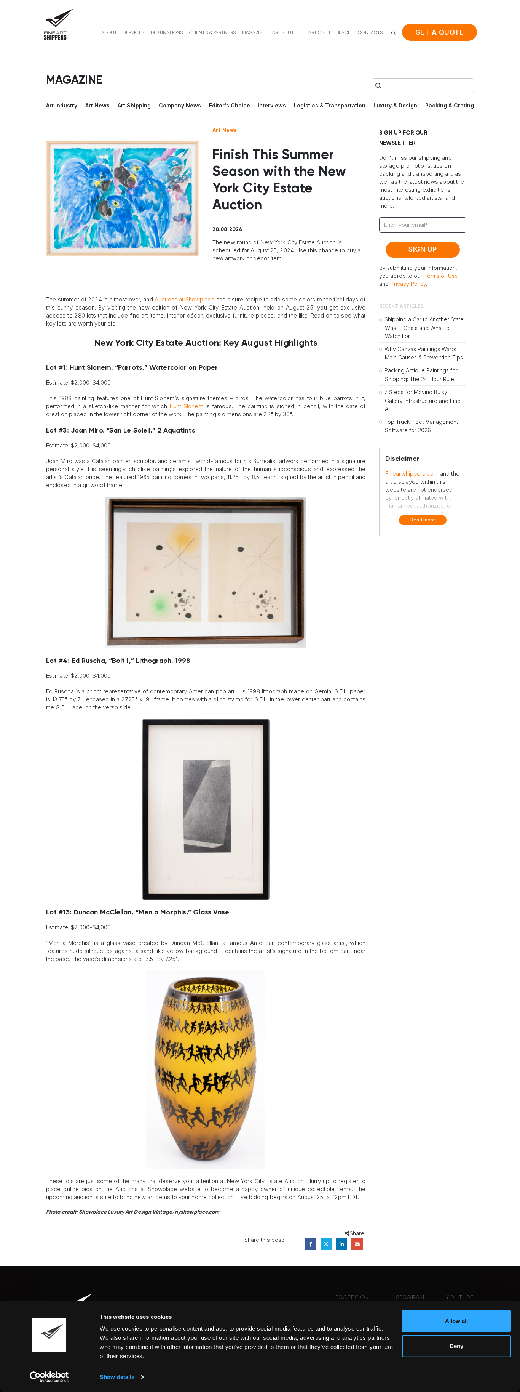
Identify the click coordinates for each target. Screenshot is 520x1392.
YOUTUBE (460, 1298)
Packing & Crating (449, 105)
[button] (393, 33)
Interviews (272, 105)
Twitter (326, 1243)
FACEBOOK (352, 1298)
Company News (180, 105)
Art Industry (61, 105)
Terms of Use (441, 276)
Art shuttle (287, 32)
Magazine (254, 32)
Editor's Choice (229, 105)
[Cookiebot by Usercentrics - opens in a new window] (49, 1377)
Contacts (370, 32)
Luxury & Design (395, 105)
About (109, 32)
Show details (117, 1377)
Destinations (167, 32)
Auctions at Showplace (185, 299)
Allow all (456, 1321)
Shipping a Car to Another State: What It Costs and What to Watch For (424, 327)
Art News (97, 105)
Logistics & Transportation (329, 105)
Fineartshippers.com (412, 473)
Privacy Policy (408, 284)
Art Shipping (134, 105)
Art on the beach (330, 32)
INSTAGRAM (407, 1298)
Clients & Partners (212, 32)
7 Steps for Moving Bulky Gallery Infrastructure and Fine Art (422, 400)
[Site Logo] (58, 24)
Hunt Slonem (186, 406)
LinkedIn (341, 1243)
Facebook (310, 1243)
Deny (456, 1345)
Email (356, 1243)
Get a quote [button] (439, 32)
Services (133, 32)
